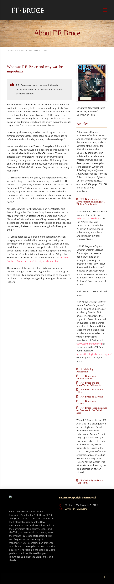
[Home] (28, 9)
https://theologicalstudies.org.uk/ (93, 354)
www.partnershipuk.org (89, 343)
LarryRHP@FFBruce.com (76, 509)
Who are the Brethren (88, 218)
